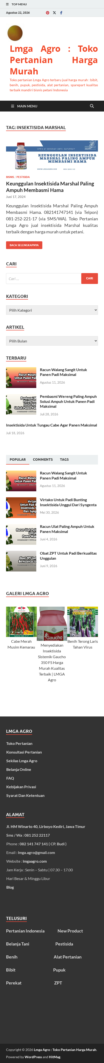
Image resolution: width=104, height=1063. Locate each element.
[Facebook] (61, 12)
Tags (64, 459)
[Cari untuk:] (52, 278)
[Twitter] (54, 12)
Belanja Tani (17, 943)
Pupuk (59, 969)
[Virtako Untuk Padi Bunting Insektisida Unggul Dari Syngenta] (21, 500)
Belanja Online (18, 769)
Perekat (14, 982)
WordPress (33, 1057)
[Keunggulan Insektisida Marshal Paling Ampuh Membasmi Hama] (52, 155)
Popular (18, 459)
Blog (10, 887)
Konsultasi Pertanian (24, 752)
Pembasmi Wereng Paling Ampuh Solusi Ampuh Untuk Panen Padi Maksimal (68, 401)
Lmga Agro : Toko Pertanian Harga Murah (54, 60)
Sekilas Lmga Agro (21, 760)
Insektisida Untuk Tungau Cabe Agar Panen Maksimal (51, 425)
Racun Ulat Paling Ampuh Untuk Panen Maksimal (67, 529)
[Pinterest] (48, 12)
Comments (43, 459)
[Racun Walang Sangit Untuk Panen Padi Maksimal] (21, 370)
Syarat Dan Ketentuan (25, 795)
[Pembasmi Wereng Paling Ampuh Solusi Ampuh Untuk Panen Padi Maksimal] (21, 396)
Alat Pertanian (68, 956)
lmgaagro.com (35, 861)
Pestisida (23, 177)
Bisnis (10, 177)
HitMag (54, 1057)
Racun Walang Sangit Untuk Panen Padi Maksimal (63, 372)
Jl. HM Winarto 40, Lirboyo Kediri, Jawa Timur (45, 826)
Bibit (10, 969)
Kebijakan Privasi (21, 786)
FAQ (10, 778)
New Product (70, 930)
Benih (11, 956)
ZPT (58, 982)
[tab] (17, 460)
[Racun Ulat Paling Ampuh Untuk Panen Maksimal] (21, 527)
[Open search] (92, 106)
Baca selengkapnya (22, 244)
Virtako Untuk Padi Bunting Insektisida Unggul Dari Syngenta (68, 502)
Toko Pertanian (19, 743)
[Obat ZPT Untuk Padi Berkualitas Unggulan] (21, 553)
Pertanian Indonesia (25, 930)
